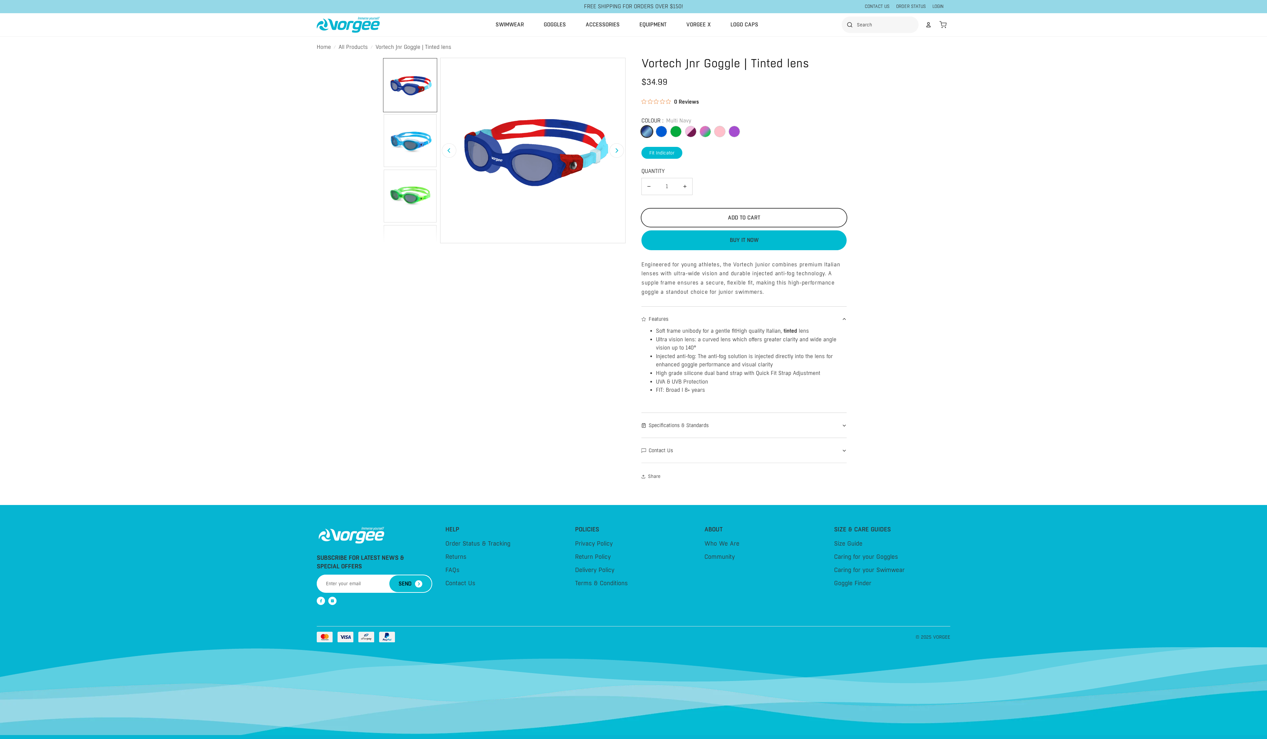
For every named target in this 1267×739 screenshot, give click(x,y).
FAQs (452, 570)
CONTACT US (877, 6)
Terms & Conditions (601, 583)
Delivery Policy (594, 570)
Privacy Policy (594, 543)
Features (658, 319)
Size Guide (848, 543)
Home (324, 47)
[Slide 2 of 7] (410, 140)
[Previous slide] (449, 150)
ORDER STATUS (911, 6)
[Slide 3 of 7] (410, 196)
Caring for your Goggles (866, 557)
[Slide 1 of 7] (410, 85)
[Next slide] (616, 150)
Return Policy (593, 557)
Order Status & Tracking (477, 543)
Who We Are (721, 543)
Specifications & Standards (679, 425)
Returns (456, 557)
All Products (353, 47)
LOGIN (938, 6)
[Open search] (882, 25)
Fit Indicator (661, 152)
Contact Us (661, 450)
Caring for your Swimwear (869, 570)
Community (719, 557)
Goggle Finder (852, 583)
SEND (405, 584)
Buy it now (744, 240)
